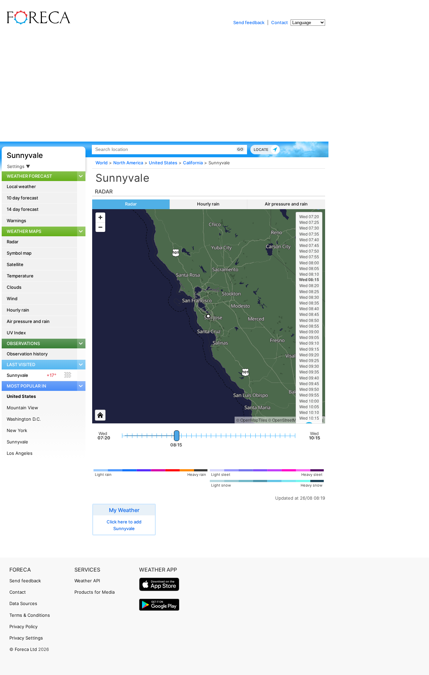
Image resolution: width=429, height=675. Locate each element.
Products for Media (94, 592)
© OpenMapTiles (251, 420)
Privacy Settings (26, 638)
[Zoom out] (100, 227)
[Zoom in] (100, 217)
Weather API (87, 580)
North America (128, 162)
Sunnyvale (25, 155)
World (102, 162)
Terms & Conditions (29, 615)
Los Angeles (20, 453)
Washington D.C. (24, 419)
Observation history (27, 353)
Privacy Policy (23, 626)
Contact (279, 22)
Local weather (21, 186)
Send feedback (248, 22)
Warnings (16, 220)
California (193, 162)
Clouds (14, 287)
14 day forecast (23, 209)
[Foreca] (36, 23)
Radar (12, 241)
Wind (12, 298)
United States (21, 396)
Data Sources (23, 603)
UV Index (16, 332)
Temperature (20, 275)
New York (17, 430)
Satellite (15, 264)
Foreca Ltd (26, 649)
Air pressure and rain (28, 321)
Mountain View (22, 407)
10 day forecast (22, 197)
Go (240, 149)
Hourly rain (18, 310)
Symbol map (19, 253)
